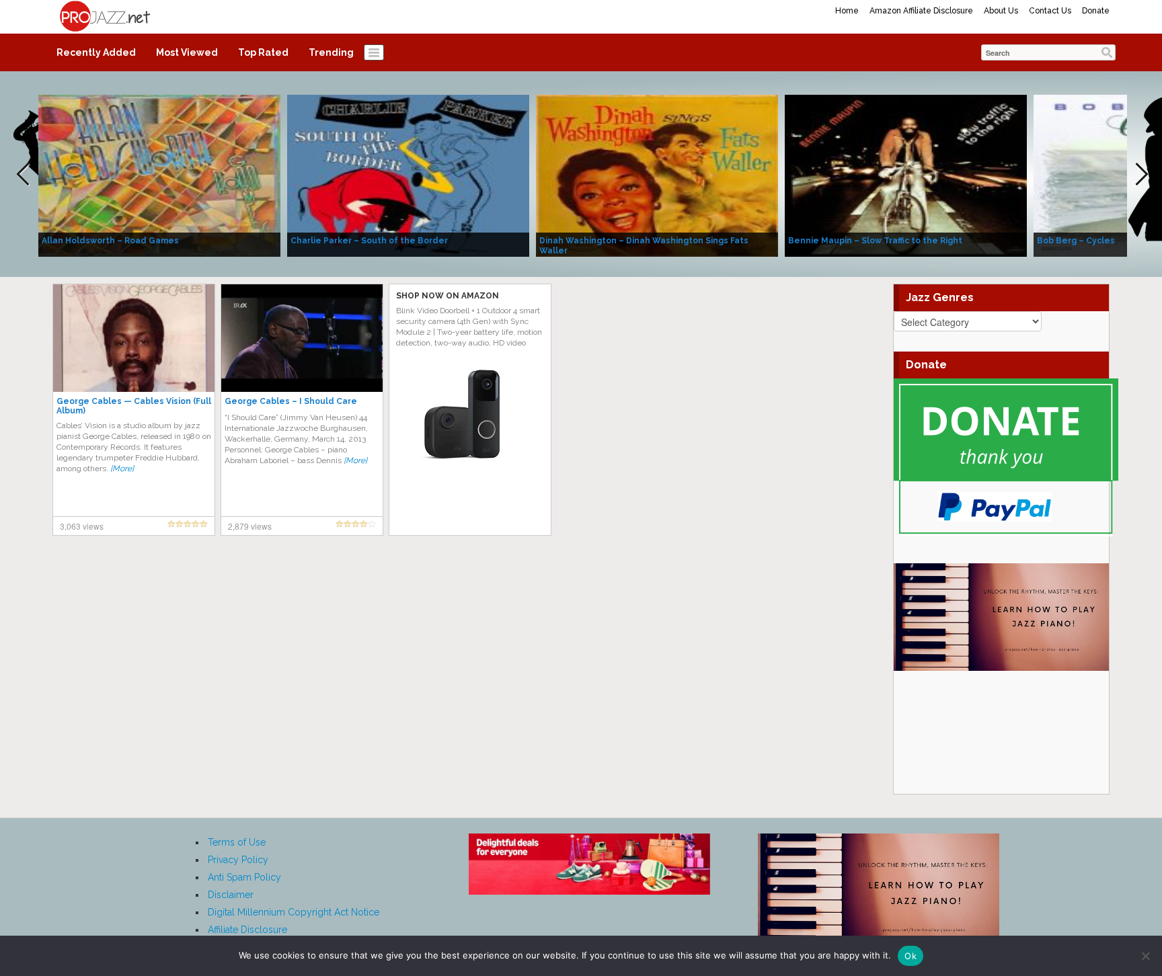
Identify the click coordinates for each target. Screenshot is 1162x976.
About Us (1001, 10)
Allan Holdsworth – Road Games (110, 240)
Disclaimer (231, 894)
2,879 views (250, 526)
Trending (331, 52)
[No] (1145, 956)
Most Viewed (187, 52)
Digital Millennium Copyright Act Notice (293, 912)
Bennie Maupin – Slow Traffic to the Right (875, 240)
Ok (910, 955)
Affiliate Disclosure (247, 929)
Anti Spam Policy (244, 877)
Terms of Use (237, 842)
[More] (122, 468)
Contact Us (1050, 10)
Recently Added (96, 52)
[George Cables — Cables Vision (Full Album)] (134, 337)
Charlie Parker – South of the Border (369, 240)
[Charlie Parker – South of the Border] (408, 174)
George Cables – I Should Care (291, 401)
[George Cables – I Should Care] (302, 337)
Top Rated (263, 52)
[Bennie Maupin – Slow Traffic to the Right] (906, 174)
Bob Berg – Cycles (1076, 240)
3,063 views (82, 526)
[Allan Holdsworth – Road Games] (159, 174)
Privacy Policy (238, 859)
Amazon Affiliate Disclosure (921, 10)
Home (847, 10)
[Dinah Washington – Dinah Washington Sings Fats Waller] (657, 174)
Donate (1096, 10)
